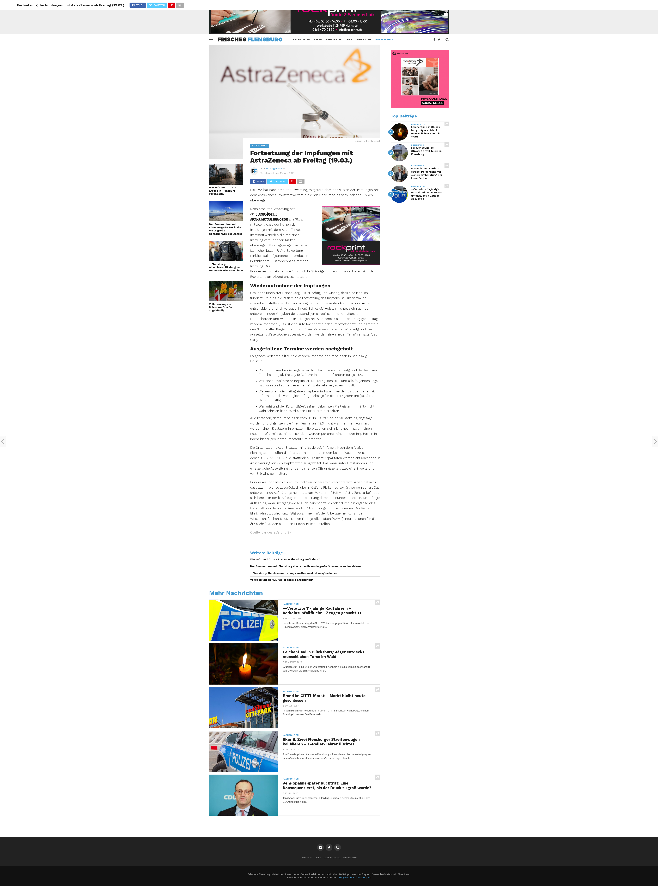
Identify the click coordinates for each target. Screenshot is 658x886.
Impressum (350, 857)
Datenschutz (332, 857)
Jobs (349, 39)
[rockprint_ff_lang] (329, 33)
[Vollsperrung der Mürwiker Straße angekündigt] (226, 300)
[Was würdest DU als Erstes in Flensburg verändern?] (226, 183)
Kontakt (307, 857)
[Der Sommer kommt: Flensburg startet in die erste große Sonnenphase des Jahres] (226, 220)
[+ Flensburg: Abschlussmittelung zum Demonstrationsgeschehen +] (226, 260)
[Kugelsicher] (420, 107)
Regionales (334, 39)
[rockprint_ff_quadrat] (351, 263)
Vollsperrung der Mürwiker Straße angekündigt (220, 307)
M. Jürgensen (274, 168)
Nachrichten (301, 39)
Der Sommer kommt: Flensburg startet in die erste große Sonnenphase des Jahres (225, 229)
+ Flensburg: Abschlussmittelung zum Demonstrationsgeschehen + (226, 269)
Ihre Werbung (384, 39)
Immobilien (363, 39)
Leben (318, 39)
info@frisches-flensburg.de (354, 877)
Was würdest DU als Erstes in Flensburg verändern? (222, 190)
